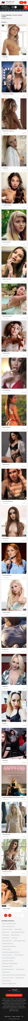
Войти (25, 2)
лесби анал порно (6, 949)
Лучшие (5, 6)
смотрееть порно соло (7, 943)
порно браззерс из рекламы (9, 946)
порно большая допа (7, 955)
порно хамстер (5, 937)
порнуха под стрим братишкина (9, 963)
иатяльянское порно (7, 929)
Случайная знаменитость (14, 995)
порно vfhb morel (6, 980)
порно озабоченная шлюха (17, 932)
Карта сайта (8, 1016)
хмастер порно (18, 929)
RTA (22, 1016)
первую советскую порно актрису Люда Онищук (13, 975)
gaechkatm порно (15, 935)
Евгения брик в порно (7, 966)
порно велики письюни (7, 960)
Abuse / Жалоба (16, 1016)
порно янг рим (5, 932)
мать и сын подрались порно (9, 923)
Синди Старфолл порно (19, 940)
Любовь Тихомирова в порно (9, 983)
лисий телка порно (18, 955)
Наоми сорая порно (6, 940)
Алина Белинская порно (8, 969)
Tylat (10, 1010)
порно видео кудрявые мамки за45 (10, 952)
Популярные (6, 8)
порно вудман (5, 935)
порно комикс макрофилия (8, 957)
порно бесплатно (19, 977)
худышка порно (6, 972)
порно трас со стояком (7, 977)
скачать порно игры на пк (8, 926)
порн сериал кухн (20, 969)
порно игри (14, 937)
